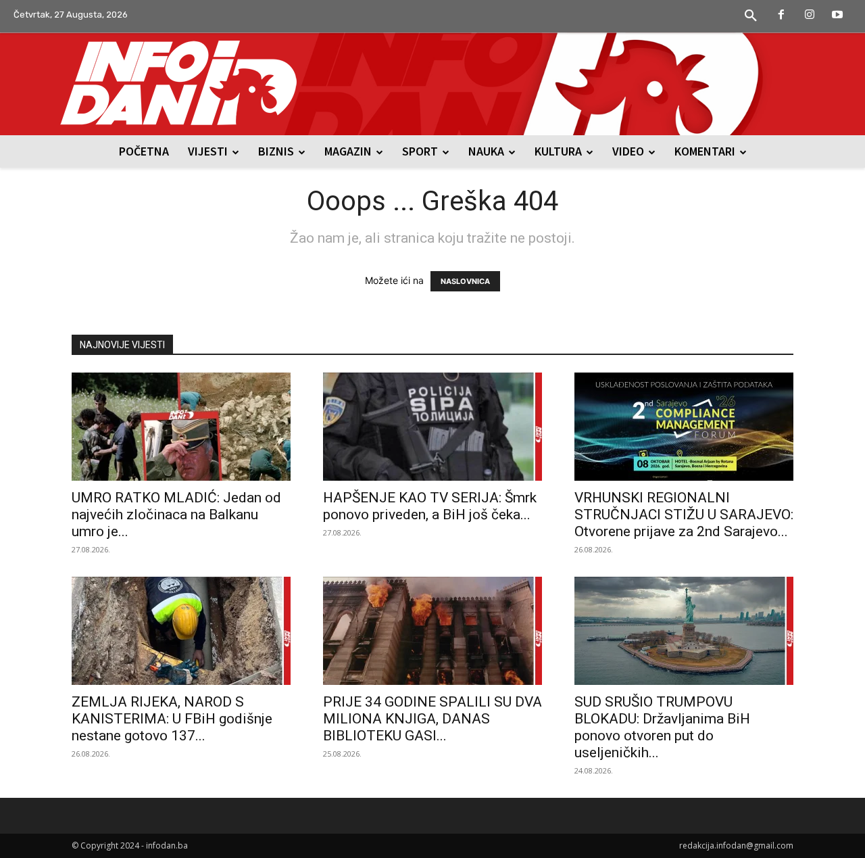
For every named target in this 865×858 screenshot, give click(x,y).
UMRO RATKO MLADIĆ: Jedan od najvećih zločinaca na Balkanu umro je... (176, 515)
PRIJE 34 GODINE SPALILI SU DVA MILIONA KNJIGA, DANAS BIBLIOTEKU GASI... (432, 719)
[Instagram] (809, 15)
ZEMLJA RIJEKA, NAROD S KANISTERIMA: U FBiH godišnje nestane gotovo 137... (172, 719)
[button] (751, 16)
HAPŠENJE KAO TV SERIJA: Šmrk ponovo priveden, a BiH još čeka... (430, 506)
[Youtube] (837, 15)
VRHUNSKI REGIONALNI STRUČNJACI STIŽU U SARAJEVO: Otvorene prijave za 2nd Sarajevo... (683, 515)
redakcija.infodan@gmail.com (736, 845)
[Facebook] (781, 15)
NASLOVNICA (465, 281)
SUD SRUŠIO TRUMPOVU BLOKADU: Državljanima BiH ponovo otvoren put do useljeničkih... (662, 727)
